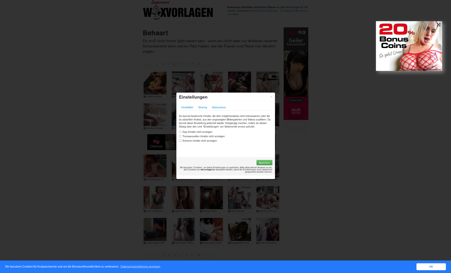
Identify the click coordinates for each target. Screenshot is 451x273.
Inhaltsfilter (187, 107)
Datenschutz (219, 107)
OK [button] (431, 266)
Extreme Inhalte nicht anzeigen (200, 140)
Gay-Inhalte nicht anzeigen (197, 132)
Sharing (202, 107)
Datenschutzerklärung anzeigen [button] (140, 266)
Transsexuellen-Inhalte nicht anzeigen (204, 136)
